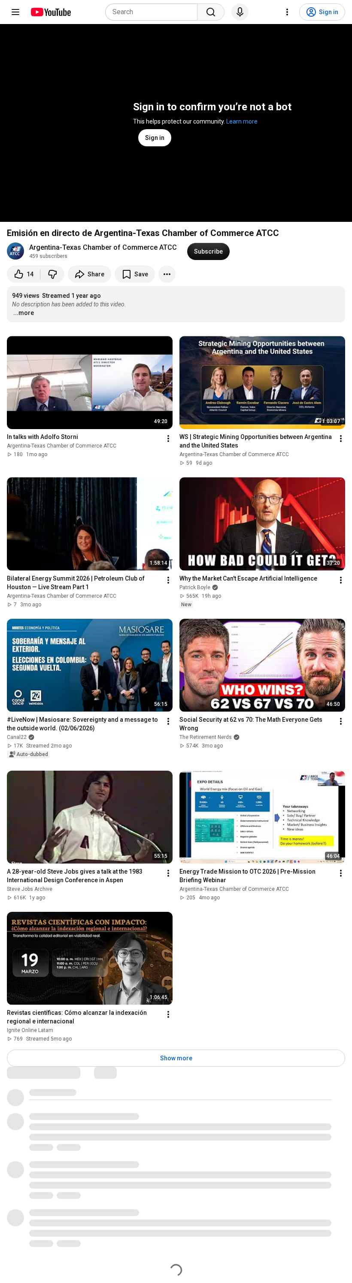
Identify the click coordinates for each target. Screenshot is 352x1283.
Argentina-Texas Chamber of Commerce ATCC (103, 247)
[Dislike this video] (52, 274)
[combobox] (153, 12)
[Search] (211, 12)
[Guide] (15, 12)
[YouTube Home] (50, 12)
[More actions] (167, 274)
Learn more (242, 121)
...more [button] (23, 312)
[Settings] (287, 12)
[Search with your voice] (240, 12)
